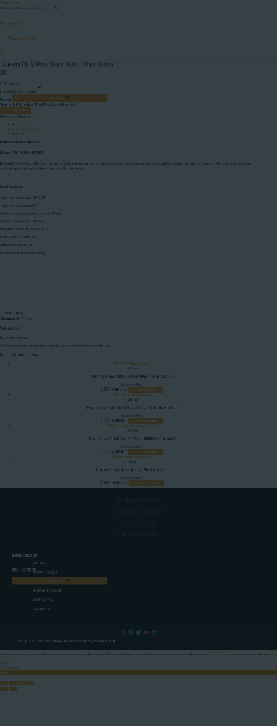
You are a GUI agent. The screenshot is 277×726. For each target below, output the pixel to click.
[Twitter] (14, 19)
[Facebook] (8, 19)
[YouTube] (20, 19)
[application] (39, 87)
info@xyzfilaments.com (14, 13)
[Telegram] (26, 19)
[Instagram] (2, 19)
